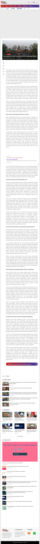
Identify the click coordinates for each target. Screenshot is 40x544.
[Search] (28, 2)
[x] (3, 68)
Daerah (11, 6)
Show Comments (20, 436)
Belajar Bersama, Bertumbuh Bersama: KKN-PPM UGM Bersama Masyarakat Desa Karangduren (23, 383)
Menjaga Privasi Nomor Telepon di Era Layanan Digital (7, 431)
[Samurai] (29, 8)
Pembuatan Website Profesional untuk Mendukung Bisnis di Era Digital (20, 419)
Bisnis (15, 6)
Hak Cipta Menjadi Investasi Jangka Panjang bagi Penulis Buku (21, 388)
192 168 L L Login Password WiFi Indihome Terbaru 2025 (12, 462)
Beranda (4, 54)
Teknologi (19, 6)
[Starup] (25, 8)
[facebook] (3, 66)
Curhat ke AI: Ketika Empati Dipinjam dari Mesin (19, 431)
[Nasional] (3, 8)
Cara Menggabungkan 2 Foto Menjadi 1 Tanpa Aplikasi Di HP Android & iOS (20, 506)
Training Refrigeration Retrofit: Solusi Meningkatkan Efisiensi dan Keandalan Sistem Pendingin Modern (21, 487)
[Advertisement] (20, 24)
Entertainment (25, 6)
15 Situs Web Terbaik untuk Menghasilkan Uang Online (16, 476)
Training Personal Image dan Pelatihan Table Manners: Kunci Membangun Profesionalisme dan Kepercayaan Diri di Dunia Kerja (20, 492)
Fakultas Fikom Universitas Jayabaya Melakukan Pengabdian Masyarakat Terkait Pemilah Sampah (22, 404)
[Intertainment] (13, 8)
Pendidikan (8, 54)
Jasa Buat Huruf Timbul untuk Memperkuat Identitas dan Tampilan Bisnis (19, 501)
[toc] (39, 164)
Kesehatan (31, 6)
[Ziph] (20, 8)
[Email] (3, 74)
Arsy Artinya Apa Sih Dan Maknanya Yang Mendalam (16, 471)
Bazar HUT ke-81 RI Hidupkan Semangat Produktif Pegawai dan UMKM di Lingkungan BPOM (32, 419)
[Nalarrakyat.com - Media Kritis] (4, 2)
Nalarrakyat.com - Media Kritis (22, 542)
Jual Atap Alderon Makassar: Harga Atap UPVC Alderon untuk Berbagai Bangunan (7, 419)
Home (3, 6)
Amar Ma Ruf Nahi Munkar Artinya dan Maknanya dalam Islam (18, 466)
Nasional (6, 6)
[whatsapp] (3, 71)
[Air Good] (7, 8)
